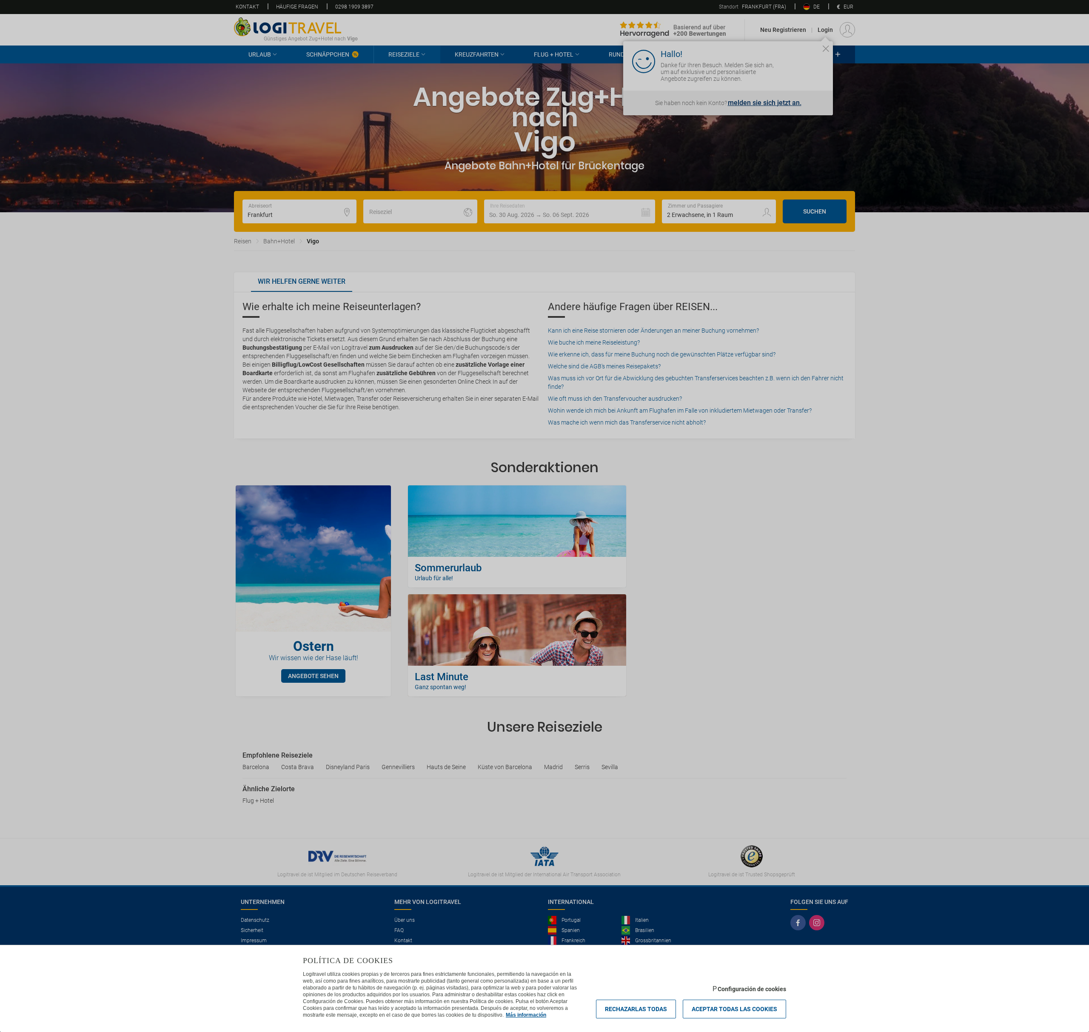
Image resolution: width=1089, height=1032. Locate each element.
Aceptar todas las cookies (734, 1009)
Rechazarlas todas (636, 1009)
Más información (526, 1015)
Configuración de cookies (752, 989)
